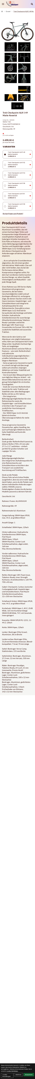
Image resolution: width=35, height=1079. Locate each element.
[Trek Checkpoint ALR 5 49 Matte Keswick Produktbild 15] (17, 105)
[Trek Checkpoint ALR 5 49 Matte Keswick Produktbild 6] (24, 68)
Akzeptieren (29, 1075)
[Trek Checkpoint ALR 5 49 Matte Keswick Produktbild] (17, 29)
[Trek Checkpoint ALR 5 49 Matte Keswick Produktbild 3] (11, 57)
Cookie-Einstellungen (6, 1075)
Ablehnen (18, 1075)
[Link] (3, 4)
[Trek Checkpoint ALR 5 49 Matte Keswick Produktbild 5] (11, 68)
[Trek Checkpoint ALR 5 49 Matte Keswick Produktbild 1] (11, 46)
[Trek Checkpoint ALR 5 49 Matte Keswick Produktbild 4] (24, 57)
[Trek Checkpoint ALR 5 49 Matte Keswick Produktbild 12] (24, 89)
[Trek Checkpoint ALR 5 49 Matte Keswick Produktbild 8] (24, 78)
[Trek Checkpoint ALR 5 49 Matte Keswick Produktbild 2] (24, 46)
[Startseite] (2, 11)
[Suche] (32, 4)
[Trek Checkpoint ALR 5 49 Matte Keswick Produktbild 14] (24, 97)
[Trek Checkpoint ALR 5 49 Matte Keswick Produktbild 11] (11, 89)
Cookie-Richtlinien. (12, 1071)
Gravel (8, 11)
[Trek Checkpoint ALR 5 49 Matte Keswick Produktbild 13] (11, 97)
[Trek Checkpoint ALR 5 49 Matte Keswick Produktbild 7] (11, 78)
